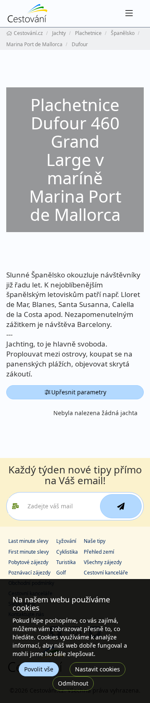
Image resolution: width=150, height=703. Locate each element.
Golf (61, 572)
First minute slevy (28, 551)
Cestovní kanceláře (106, 572)
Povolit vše (38, 669)
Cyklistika (67, 551)
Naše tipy (94, 541)
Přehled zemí (99, 551)
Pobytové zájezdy (28, 562)
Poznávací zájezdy (29, 572)
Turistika (66, 562)
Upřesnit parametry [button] (78, 392)
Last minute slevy (28, 541)
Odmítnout (73, 683)
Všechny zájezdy (103, 562)
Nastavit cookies (97, 669)
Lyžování (66, 541)
